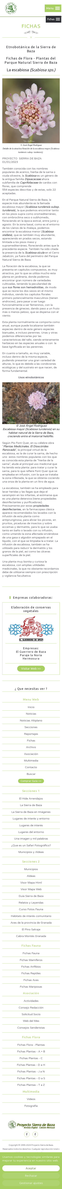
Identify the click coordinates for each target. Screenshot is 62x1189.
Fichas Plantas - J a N (31, 1071)
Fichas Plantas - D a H (31, 1065)
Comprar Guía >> (31, 781)
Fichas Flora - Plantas (31, 1044)
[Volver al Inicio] (10, 8)
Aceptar (31, 1168)
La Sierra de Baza (31, 805)
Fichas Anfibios (31, 966)
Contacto (31, 767)
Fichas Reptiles (31, 973)
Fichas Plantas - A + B (31, 1051)
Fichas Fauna (31, 953)
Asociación (31, 754)
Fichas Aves (31, 980)
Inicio (31, 707)
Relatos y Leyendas (31, 902)
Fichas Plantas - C (31, 1058)
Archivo (31, 747)
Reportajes (31, 734)
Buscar (31, 774)
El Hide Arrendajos (31, 798)
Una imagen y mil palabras (31, 838)
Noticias (31, 713)
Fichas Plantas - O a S (31, 1078)
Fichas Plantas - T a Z (31, 1085)
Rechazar (31, 1175)
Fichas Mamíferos (31, 960)
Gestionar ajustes (31, 1182)
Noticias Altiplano (31, 720)
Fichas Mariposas (31, 986)
